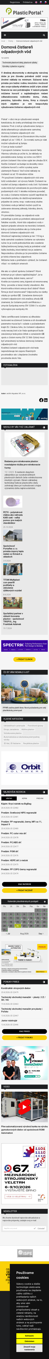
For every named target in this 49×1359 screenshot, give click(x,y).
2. (44, 910)
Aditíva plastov (28, 729)
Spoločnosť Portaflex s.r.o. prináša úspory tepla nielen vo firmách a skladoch (13, 551)
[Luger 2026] (24, 24)
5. (18, 914)
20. (24, 922)
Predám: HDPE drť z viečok (14, 860)
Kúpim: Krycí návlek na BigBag (16, 803)
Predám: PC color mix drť (13, 833)
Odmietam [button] (29, 1341)
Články (10, 41)
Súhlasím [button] (29, 1336)
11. (11, 918)
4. (11, 914)
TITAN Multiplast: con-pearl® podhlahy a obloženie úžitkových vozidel (12, 585)
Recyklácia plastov (31, 743)
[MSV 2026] (24, 1174)
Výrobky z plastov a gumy (13, 66)
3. (4, 914)
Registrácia (15, 2)
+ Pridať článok (25, 659)
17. (4, 922)
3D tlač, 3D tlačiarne (12, 743)
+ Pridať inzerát (24, 890)
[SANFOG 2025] (24, 415)
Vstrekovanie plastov (13, 733)
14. (31, 918)
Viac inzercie (24, 884)
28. (31, 926)
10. (4, 918)
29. (38, 926)
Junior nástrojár (9, 1020)
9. (44, 914)
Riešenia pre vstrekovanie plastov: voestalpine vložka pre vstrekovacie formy (22, 464)
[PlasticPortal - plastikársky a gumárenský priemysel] (24, 11)
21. (31, 922)
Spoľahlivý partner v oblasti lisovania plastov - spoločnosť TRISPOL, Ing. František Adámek (13, 619)
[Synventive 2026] (24, 646)
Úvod (3, 41)
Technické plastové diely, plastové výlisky (19, 62)
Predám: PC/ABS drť (11, 842)
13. (24, 918)
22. (38, 922)
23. (44, 922)
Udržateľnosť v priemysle (14, 726)
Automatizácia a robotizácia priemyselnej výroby (21, 738)
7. (31, 914)
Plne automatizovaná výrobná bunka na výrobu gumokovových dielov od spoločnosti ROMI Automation (24, 1129)
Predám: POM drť (9, 851)
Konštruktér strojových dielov (15, 988)
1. (38, 910)
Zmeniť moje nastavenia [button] (29, 1348)
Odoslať (41, 1228)
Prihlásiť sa (27, 2)
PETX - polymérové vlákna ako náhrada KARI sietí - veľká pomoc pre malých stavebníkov (13, 517)
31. (4, 930)
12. (17, 918)
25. (11, 926)
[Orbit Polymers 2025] (24, 768)
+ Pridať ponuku (24, 1038)
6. (24, 914)
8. (38, 914)
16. (44, 918)
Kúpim (24, 798)
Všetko (9, 798)
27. (24, 926)
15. (38, 918)
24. (4, 926)
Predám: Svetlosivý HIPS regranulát (18, 812)
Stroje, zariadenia (11, 729)
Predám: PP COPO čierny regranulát (19, 869)
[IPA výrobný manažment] (24, 1063)
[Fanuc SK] (24, 958)
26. (17, 926)
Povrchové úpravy (35, 726)
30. (44, 926)
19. (17, 922)
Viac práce (24, 1031)
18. (11, 922)
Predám (39, 798)
